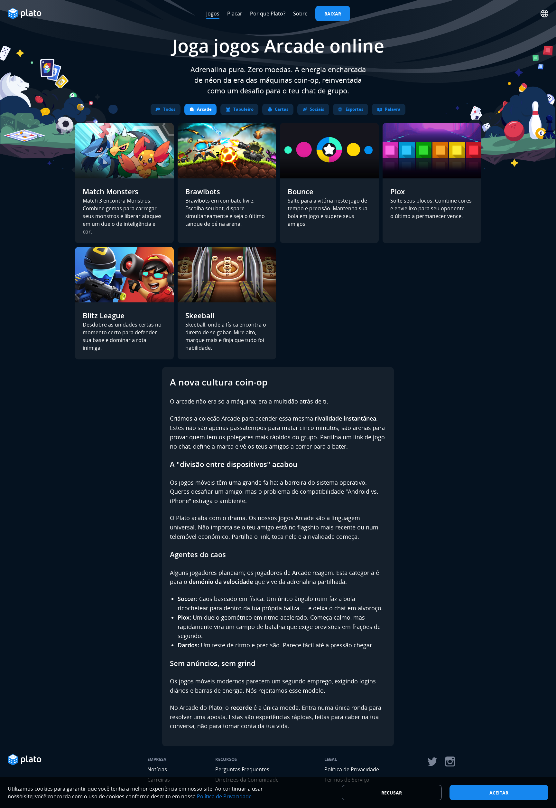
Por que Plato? (267, 13)
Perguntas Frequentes (242, 769)
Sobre (300, 13)
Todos (169, 109)
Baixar (332, 14)
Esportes (354, 109)
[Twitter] (432, 761)
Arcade (204, 109)
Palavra (393, 109)
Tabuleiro (243, 109)
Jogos (212, 13)
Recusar (391, 793)
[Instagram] (450, 761)
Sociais (317, 109)
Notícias (157, 769)
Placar (234, 13)
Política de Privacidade (351, 769)
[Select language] (544, 13)
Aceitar (498, 793)
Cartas (281, 109)
